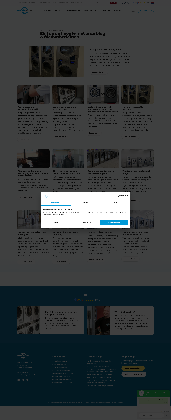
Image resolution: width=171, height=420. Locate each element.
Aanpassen (84, 222)
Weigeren (57, 222)
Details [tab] (85, 202)
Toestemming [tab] (55, 202)
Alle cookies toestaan (114, 222)
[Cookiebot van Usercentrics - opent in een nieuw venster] (119, 196)
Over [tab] (115, 202)
